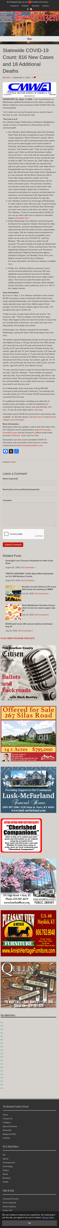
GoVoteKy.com (22, 218)
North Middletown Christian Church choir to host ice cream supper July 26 (38, 608)
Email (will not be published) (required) (21, 489)
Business (7, 1178)
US (4, 1155)
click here (38, 410)
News (13, 462)
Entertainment (9, 1162)
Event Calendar (9, 1202)
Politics (6, 1170)
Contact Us (14, 6)
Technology (8, 1166)
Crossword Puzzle (10, 1199)
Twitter (24, 435)
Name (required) (10, 479)
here (10, 264)
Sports (5, 1159)
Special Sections (10, 1126)
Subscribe (35, 6)
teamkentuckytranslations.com (29, 445)
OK (29, 1223)
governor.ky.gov (43, 430)
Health (5, 1182)
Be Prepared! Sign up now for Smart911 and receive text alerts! (29, 2)
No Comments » (28, 567)
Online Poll (7, 1210)
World (5, 1174)
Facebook (15, 435)
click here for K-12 (37, 417)
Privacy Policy (48, 1217)
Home (5, 1115)
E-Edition (25, 6)
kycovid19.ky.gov (10, 432)
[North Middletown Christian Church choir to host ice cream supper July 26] (13, 612)
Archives (45, 6)
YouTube (35, 435)
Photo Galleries (9, 1206)
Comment (7, 500)
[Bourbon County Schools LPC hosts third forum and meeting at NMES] (13, 593)
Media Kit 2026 (9, 1134)
